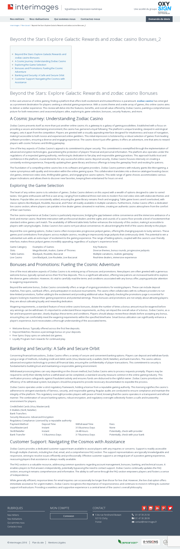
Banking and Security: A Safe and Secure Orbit (39, 75)
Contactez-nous (90, 19)
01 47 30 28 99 (142, 518)
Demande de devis (159, 19)
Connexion (68, 516)
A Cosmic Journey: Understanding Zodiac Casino (40, 61)
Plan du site (38, 542)
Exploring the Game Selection (30, 64)
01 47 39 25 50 (142, 514)
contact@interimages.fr (146, 521)
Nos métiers (17, 19)
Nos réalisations (39, 19)
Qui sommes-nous (64, 19)
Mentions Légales (57, 542)
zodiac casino (145, 100)
